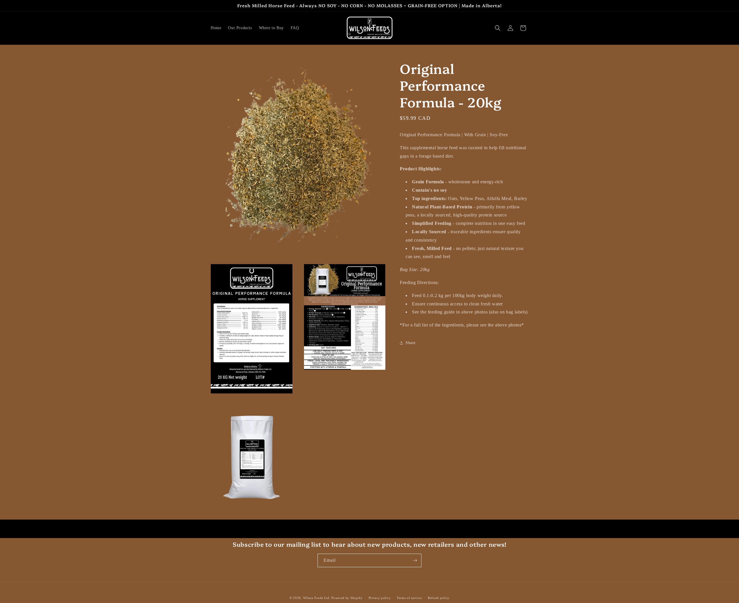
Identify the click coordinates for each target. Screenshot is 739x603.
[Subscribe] (414, 560)
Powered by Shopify (347, 598)
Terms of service (409, 598)
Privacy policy (380, 598)
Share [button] (411, 343)
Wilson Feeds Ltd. (317, 598)
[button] (497, 28)
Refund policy (438, 598)
